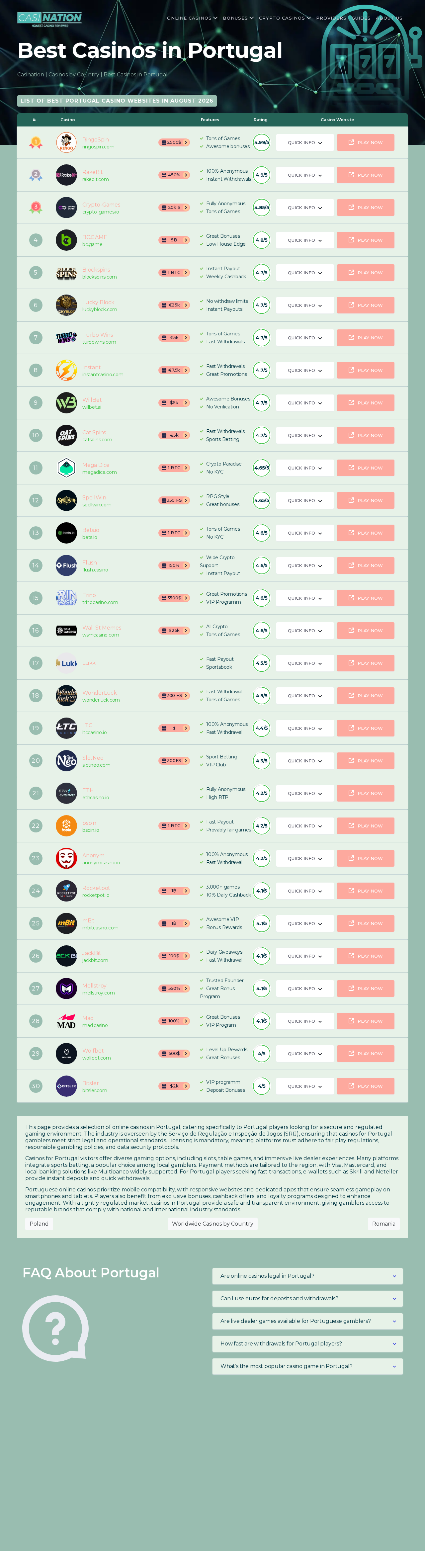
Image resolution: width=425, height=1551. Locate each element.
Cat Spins (66, 435)
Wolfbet (66, 1053)
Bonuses (235, 18)
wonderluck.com (101, 700)
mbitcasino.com (100, 928)
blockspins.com (99, 277)
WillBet (66, 402)
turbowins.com (99, 342)
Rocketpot (66, 891)
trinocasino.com (100, 602)
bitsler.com (94, 1090)
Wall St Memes (66, 630)
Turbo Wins (66, 337)
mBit (66, 923)
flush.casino (95, 570)
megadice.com (99, 472)
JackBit (66, 956)
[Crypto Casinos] (308, 18)
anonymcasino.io (101, 863)
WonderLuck (66, 695)
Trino (66, 598)
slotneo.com (96, 765)
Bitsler (66, 1086)
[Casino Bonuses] (251, 18)
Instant (66, 370)
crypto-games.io (100, 212)
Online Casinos (189, 18)
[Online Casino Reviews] (215, 18)
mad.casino (95, 1025)
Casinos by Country (73, 74)
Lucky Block (66, 305)
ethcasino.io (95, 798)
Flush (66, 565)
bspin (66, 825)
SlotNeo (66, 760)
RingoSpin (66, 142)
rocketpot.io (96, 895)
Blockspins (66, 272)
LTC (66, 728)
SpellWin (66, 500)
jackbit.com (95, 960)
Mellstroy (66, 988)
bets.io (89, 537)
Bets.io (66, 533)
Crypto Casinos (282, 18)
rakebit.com (95, 179)
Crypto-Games (66, 207)
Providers (331, 18)
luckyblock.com (99, 309)
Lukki (66, 663)
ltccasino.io (94, 732)
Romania (383, 1224)
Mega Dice (66, 467)
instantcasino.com (103, 375)
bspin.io (90, 830)
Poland (39, 1224)
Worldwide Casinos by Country (212, 1224)
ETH (66, 793)
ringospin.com (98, 147)
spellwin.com (97, 505)
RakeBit (66, 175)
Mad (66, 1021)
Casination (30, 74)
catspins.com (97, 440)
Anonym (66, 858)
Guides (361, 18)
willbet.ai (91, 407)
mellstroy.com (98, 993)
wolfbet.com (96, 1058)
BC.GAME (66, 240)
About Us (389, 18)
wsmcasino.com (100, 635)
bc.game (92, 244)
